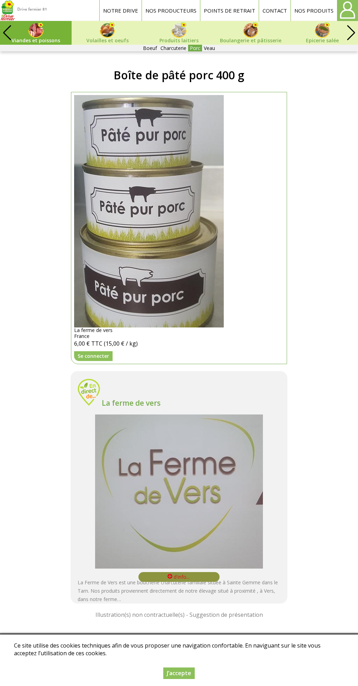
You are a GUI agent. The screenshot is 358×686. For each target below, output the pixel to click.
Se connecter (93, 356)
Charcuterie (173, 48)
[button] (351, 33)
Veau (209, 48)
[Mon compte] (347, 10)
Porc (195, 48)
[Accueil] (23, 10)
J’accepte (179, 673)
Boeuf (150, 48)
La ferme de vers (131, 403)
